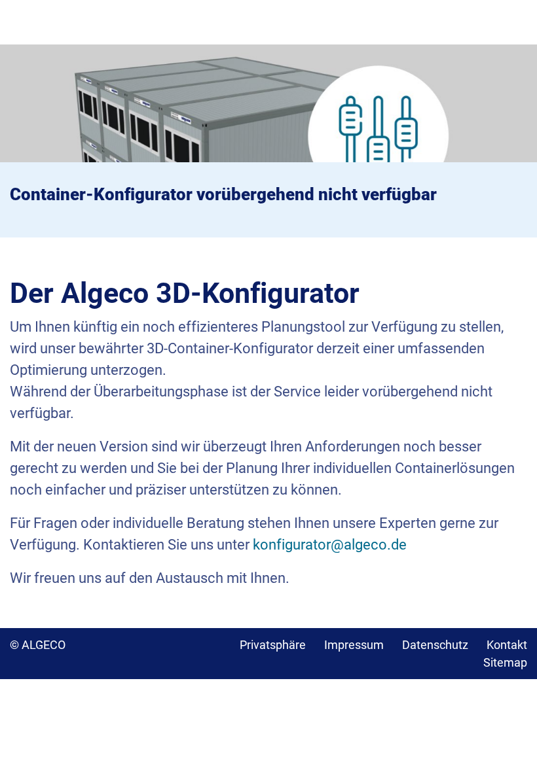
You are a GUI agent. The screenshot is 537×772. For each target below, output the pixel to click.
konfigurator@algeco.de (330, 544)
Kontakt (507, 645)
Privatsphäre (273, 645)
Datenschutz (435, 645)
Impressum (354, 645)
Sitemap (505, 662)
